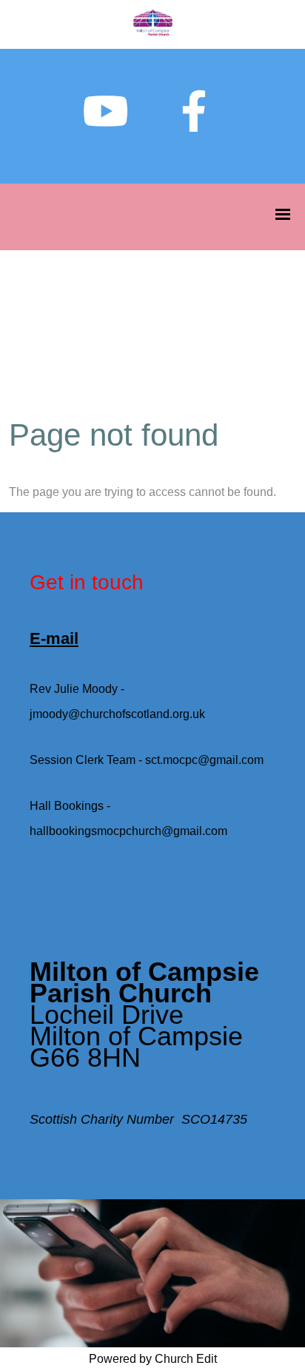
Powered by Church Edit (153, 1358)
